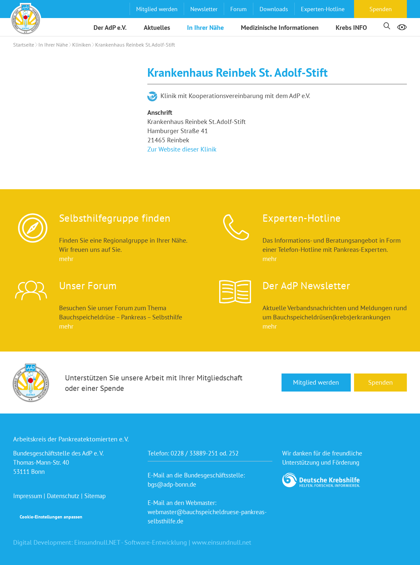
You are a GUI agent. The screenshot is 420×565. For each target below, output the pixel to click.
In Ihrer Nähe (205, 27)
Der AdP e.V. (110, 27)
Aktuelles (157, 27)
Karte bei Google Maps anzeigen (75, 110)
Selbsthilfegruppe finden (115, 218)
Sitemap (95, 496)
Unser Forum (87, 285)
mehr (66, 258)
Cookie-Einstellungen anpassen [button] (51, 517)
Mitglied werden (157, 9)
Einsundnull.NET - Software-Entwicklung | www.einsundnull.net (162, 542)
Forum (238, 9)
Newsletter (204, 9)
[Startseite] (25, 18)
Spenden (380, 9)
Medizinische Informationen (280, 27)
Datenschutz (63, 496)
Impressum (27, 496)
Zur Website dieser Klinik (182, 149)
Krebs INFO (351, 27)
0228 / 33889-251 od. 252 (205, 453)
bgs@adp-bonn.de (172, 484)
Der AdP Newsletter (306, 285)
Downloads (274, 9)
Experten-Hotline (323, 9)
